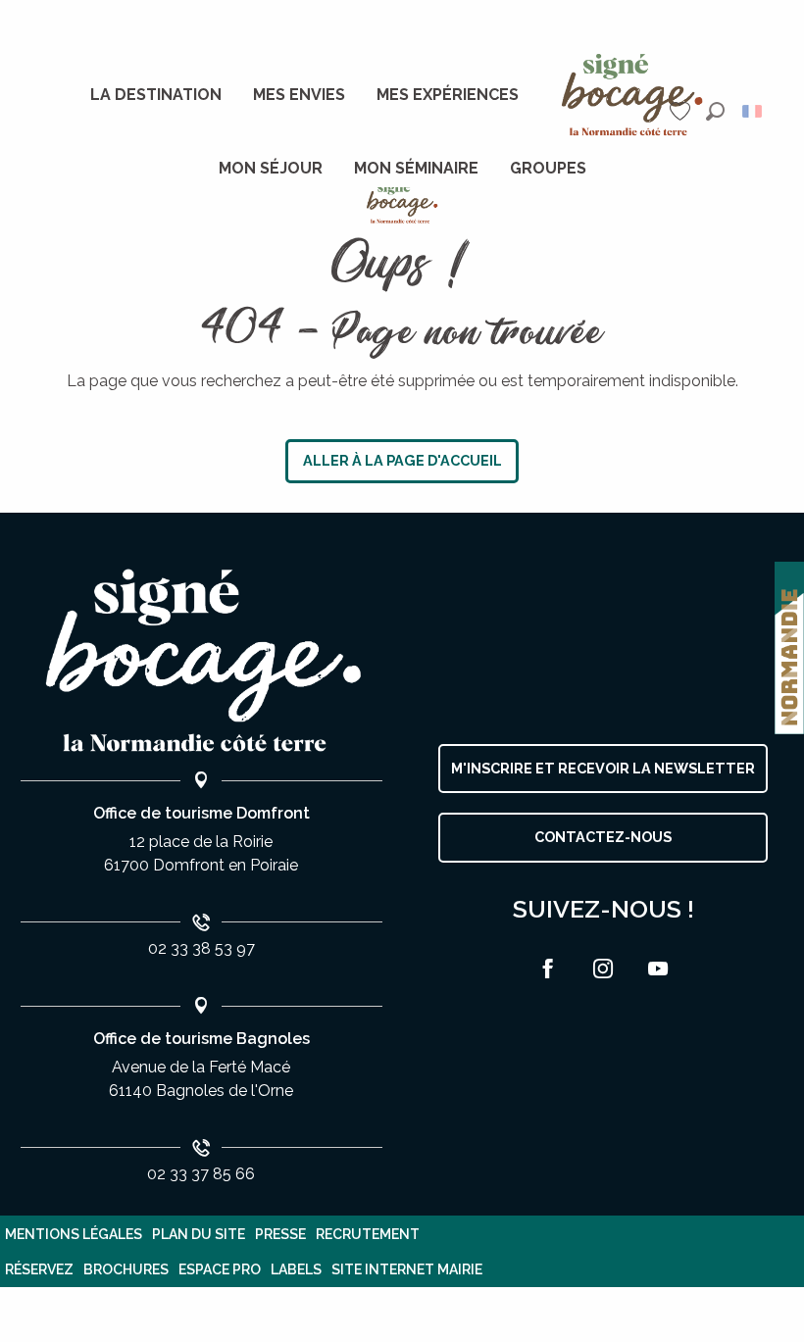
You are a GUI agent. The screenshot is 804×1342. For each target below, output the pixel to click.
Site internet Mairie (406, 1269)
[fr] (753, 111)
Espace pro (219, 1269)
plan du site (198, 1234)
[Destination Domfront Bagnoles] (402, 202)
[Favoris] (682, 111)
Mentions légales (73, 1234)
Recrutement (368, 1234)
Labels (296, 1269)
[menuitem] (156, 95)
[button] (715, 111)
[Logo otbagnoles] (201, 661)
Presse (280, 1234)
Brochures (126, 1269)
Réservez (39, 1269)
